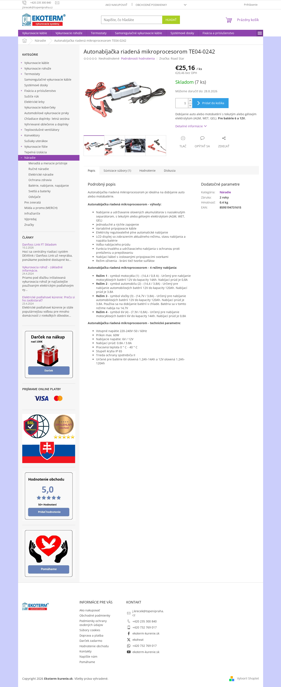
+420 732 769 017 (144, 627)
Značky (29, 225)
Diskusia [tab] (170, 170)
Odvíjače (34, 197)
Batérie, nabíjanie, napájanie (48, 185)
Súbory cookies (89, 630)
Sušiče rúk (31, 96)
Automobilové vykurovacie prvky (46, 113)
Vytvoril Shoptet (248, 678)
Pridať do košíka (213, 103)
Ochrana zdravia (40, 180)
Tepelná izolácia (35, 152)
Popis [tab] (91, 170)
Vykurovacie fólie (36, 147)
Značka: (171, 58)
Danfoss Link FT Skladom (39, 244)
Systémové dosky (36, 85)
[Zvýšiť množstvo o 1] (190, 100)
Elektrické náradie (40, 174)
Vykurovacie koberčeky (40, 107)
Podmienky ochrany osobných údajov (93, 623)
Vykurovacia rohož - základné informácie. (42, 269)
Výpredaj (30, 219)
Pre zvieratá (32, 202)
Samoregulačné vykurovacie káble (47, 79)
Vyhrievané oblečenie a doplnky (46, 124)
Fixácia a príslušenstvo (40, 91)
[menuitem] (34, 33)
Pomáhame (87, 662)
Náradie (30, 158)
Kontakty (85, 651)
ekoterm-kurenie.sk (145, 633)
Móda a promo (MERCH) (40, 208)
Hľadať (171, 20)
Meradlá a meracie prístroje (47, 163)
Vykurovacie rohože (37, 68)
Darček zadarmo (90, 641)
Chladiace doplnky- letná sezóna (46, 119)
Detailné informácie (189, 126)
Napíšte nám (88, 656)
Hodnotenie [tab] (147, 170)
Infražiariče (32, 213)
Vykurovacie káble (36, 63)
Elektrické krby (34, 102)
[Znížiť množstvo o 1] (190, 105)
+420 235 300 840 (144, 621)
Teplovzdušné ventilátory (41, 130)
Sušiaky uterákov (36, 141)
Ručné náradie (38, 169)
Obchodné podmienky (151, 5)
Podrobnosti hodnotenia (138, 58)
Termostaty (32, 74)
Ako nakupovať (116, 5)
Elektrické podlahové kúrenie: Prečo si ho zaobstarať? (48, 299)
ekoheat (138, 640)
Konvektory (32, 135)
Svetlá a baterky (39, 191)
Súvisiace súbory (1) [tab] (117, 170)
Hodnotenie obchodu (94, 646)
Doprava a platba (91, 635)
